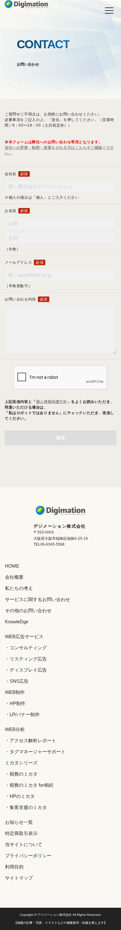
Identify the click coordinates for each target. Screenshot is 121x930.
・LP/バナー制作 (22, 714)
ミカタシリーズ (21, 762)
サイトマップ (19, 877)
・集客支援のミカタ (26, 807)
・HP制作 (15, 703)
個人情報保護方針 (51, 402)
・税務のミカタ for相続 (29, 785)
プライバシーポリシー (28, 855)
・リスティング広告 (26, 658)
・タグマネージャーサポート (35, 751)
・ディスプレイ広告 (26, 670)
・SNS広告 (17, 681)
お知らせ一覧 (19, 822)
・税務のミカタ (21, 773)
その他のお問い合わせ (28, 610)
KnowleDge (16, 621)
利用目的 (14, 866)
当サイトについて (23, 844)
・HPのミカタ (20, 796)
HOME (12, 566)
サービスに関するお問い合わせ (37, 599)
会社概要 (14, 577)
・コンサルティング (26, 647)
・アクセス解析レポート (30, 740)
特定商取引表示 (21, 833)
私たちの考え (19, 588)
